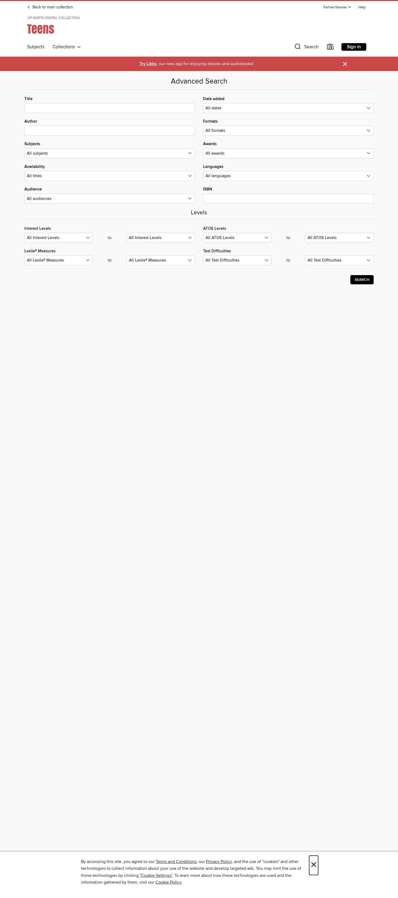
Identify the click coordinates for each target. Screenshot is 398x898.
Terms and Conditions (176, 861)
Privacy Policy (219, 861)
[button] (337, 7)
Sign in (354, 47)
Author (30, 121)
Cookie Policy (168, 882)
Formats (210, 121)
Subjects (35, 47)
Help (362, 7)
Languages (213, 166)
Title (28, 98)
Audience (33, 189)
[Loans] (330, 48)
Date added (213, 98)
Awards (210, 144)
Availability (34, 166)
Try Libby (148, 64)
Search (362, 279)
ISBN (207, 189)
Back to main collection (52, 7)
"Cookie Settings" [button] (156, 875)
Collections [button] (65, 47)
